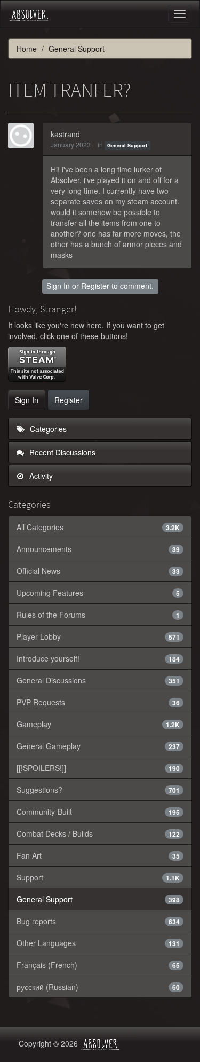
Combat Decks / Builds (98, 833)
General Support (127, 145)
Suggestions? (98, 789)
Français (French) (98, 964)
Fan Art (98, 855)
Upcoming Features (98, 592)
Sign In (58, 285)
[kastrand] (24, 135)
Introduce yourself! (98, 658)
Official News (98, 570)
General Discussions (98, 680)
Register (95, 285)
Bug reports (98, 921)
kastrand (65, 134)
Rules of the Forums (98, 614)
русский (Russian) (98, 986)
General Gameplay (98, 746)
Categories (47, 428)
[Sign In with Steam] (37, 364)
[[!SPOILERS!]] (98, 767)
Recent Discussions (61, 452)
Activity (40, 475)
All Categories (98, 527)
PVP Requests (98, 702)
